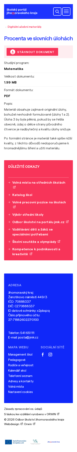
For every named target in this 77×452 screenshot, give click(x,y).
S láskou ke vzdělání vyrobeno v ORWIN (30, 414)
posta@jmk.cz (28, 337)
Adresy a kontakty (20, 381)
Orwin (28, 424)
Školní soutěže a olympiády (35, 241)
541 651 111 (27, 333)
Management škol (20, 354)
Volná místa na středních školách (38, 185)
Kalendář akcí (17, 370)
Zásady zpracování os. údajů (23, 409)
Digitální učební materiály (24, 26)
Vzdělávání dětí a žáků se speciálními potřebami (32, 232)
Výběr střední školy (27, 214)
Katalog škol (22, 195)
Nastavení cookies (20, 392)
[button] (57, 11)
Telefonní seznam (20, 376)
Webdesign (12, 424)
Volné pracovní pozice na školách (39, 205)
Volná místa (16, 386)
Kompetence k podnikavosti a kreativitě (36, 252)
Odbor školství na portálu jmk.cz (39, 222)
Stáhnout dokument (35, 52)
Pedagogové (16, 360)
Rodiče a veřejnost (20, 365)
